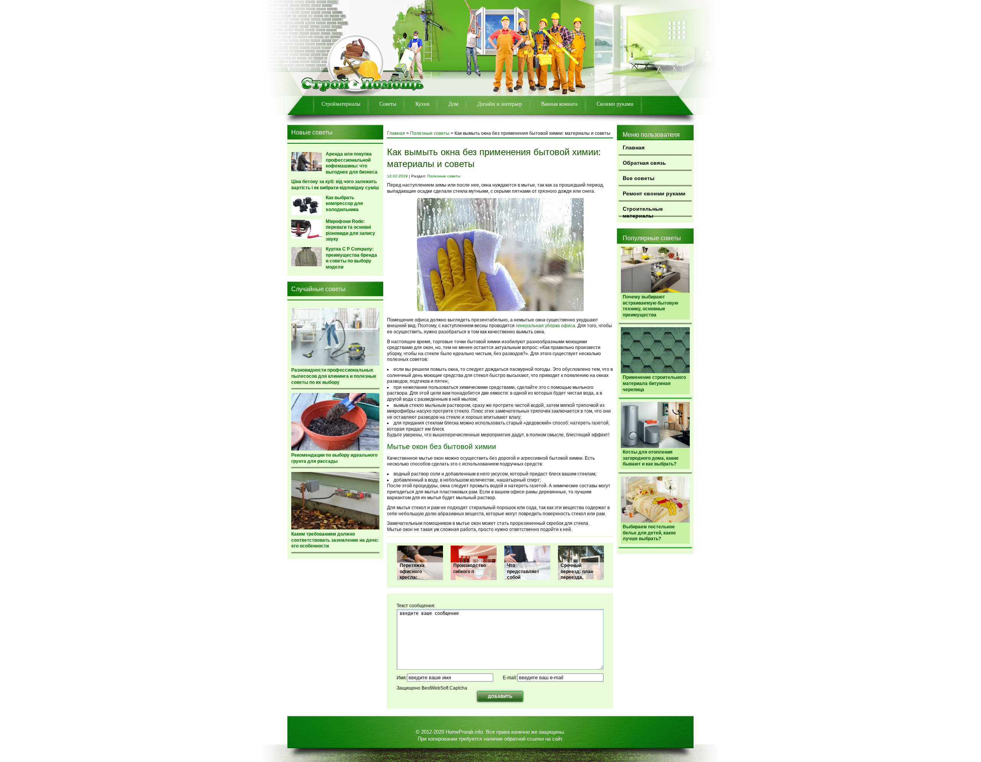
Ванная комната (559, 104)
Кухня (422, 104)
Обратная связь (644, 163)
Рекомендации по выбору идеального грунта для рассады (334, 458)
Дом (453, 104)
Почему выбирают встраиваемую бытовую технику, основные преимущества (650, 306)
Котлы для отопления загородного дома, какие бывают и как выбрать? (651, 458)
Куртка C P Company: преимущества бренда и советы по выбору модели (351, 258)
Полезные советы (429, 133)
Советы (387, 104)
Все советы (639, 178)
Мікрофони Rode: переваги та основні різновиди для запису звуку (350, 230)
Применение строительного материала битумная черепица (654, 383)
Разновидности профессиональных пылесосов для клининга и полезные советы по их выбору (333, 376)
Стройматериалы (341, 104)
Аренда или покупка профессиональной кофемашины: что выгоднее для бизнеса (351, 163)
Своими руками (615, 104)
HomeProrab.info (464, 732)
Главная (634, 147)
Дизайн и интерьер (499, 104)
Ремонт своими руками (654, 193)
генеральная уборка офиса (545, 325)
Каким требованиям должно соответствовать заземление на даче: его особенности (335, 540)
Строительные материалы (643, 211)
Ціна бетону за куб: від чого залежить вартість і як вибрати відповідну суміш (335, 184)
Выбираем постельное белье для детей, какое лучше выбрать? (649, 532)
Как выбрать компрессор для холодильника (344, 203)
